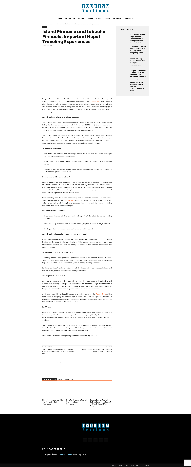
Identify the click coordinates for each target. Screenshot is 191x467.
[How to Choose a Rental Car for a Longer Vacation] (77, 390)
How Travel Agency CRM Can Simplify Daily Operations (52, 402)
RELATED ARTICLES (50, 379)
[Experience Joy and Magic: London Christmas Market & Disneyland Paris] (123, 39)
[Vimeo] (101, 440)
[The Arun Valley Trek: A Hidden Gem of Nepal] (123, 63)
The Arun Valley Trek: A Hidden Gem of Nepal (137, 61)
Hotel (120, 465)
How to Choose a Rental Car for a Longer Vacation (76, 402)
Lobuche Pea (69, 200)
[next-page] (47, 410)
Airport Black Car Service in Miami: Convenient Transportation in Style (137, 87)
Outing (90, 18)
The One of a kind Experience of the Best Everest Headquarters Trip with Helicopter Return (58, 351)
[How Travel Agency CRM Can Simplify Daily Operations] (53, 390)
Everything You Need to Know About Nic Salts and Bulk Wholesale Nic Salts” (138, 74)
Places (126, 465)
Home (59, 18)
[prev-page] (43, 410)
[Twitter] (95, 440)
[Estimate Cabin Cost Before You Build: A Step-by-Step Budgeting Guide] (123, 48)
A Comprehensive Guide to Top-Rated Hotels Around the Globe (97, 350)
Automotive (70, 18)
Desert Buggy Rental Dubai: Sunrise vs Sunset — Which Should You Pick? (100, 403)
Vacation (117, 18)
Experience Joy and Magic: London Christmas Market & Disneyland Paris (138, 38)
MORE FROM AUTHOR (65, 379)
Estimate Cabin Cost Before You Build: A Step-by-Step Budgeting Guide (138, 50)
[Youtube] (106, 440)
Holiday (81, 18)
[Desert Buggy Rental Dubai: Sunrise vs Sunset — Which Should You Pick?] (101, 390)
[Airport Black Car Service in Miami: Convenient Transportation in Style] (123, 85)
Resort (99, 18)
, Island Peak (96, 101)
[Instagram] (90, 440)
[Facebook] (85, 440)
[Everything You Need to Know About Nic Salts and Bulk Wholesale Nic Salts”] (123, 75)
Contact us (129, 18)
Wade (58, 363)
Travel (107, 18)
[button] (146, 19)
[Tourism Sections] (95, 8)
